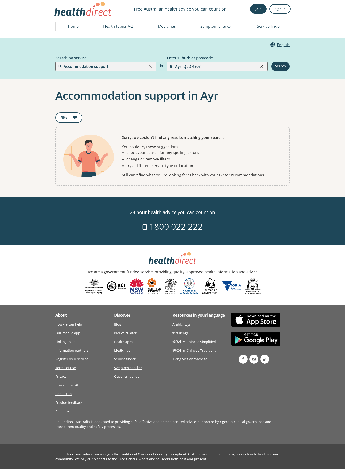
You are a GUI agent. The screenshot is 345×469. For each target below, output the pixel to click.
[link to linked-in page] (264, 359)
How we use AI (66, 385)
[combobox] (64, 15)
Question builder (127, 376)
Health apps (123, 341)
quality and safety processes (97, 426)
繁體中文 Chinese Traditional (194, 350)
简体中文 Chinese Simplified (194, 341)
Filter (71, 118)
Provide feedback (68, 402)
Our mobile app (67, 333)
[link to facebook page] (243, 359)
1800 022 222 (175, 226)
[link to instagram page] (253, 359)
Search (280, 66)
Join (258, 9)
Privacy (60, 376)
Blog (117, 324)
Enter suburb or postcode (190, 58)
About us (62, 411)
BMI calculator (125, 333)
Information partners (71, 350)
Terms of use (65, 368)
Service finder (269, 26)
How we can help (68, 324)
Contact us (63, 394)
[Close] (150, 66)
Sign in (280, 9)
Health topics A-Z (118, 26)
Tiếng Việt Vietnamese (189, 359)
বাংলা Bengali (181, 333)
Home (73, 26)
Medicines (167, 26)
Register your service (71, 359)
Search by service (71, 58)
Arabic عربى (181, 324)
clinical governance (249, 421)
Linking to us (65, 341)
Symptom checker (216, 26)
